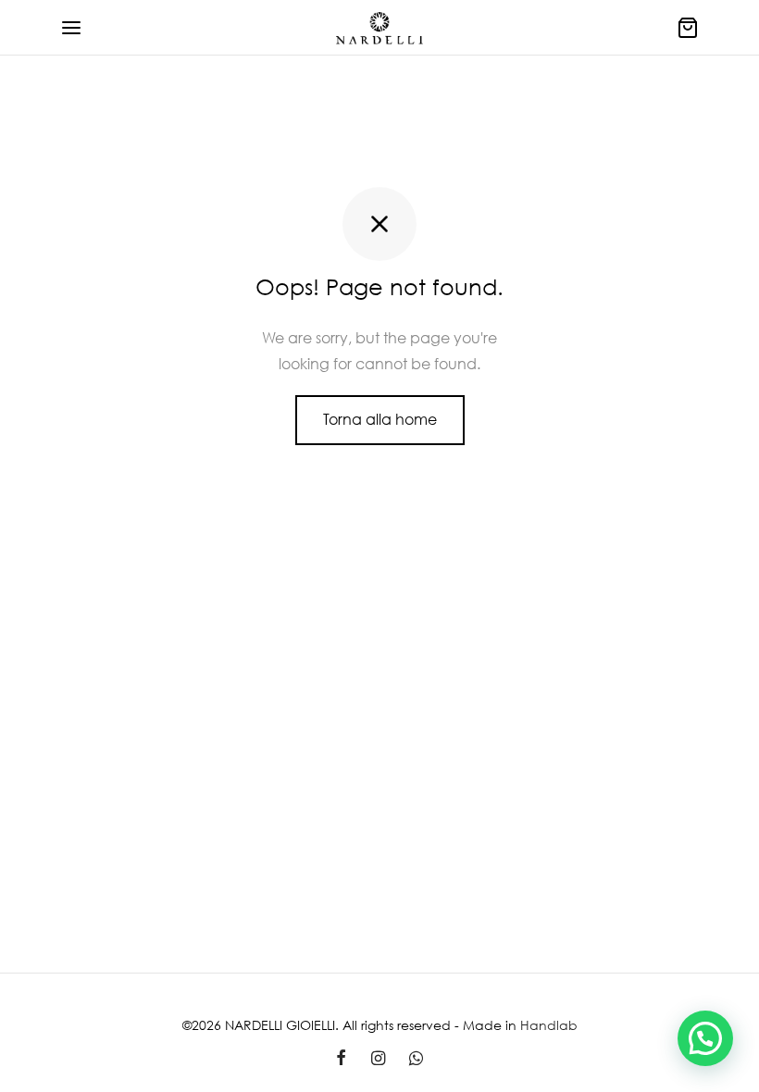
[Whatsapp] (416, 1058)
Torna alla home (380, 419)
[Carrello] (688, 28)
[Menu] (71, 27)
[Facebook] (341, 1058)
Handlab (549, 1025)
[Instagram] (377, 1058)
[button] (705, 1038)
